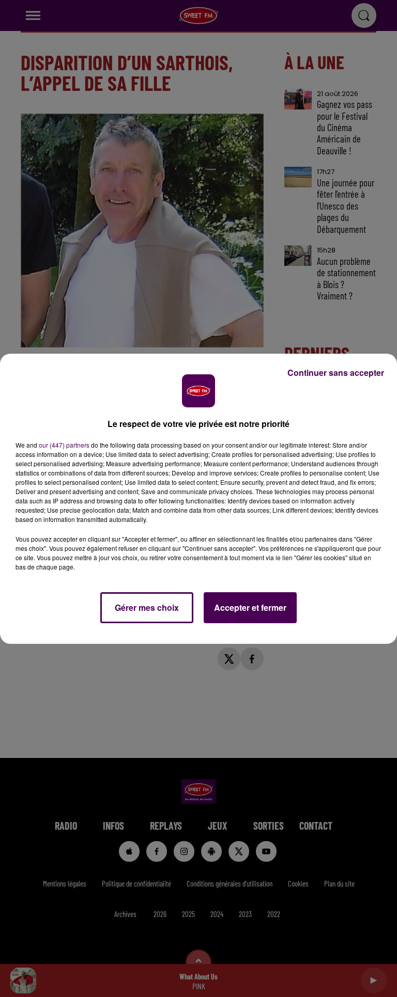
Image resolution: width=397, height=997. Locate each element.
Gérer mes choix (147, 607)
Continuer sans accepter (335, 372)
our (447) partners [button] (64, 444)
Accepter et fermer (250, 607)
